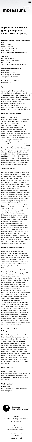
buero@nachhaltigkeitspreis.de (16, 52)
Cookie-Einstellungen (16, 438)
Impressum (16, 435)
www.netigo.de (6, 391)
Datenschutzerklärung (16, 437)
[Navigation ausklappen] (29, 1)
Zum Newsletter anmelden (16, 434)
